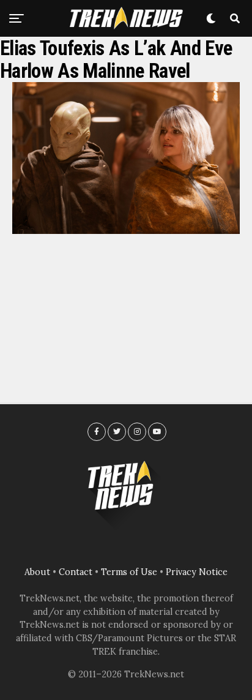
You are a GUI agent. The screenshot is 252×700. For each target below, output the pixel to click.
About (37, 572)
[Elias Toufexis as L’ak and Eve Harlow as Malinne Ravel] (126, 230)
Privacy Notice (197, 572)
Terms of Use (129, 572)
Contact (75, 572)
